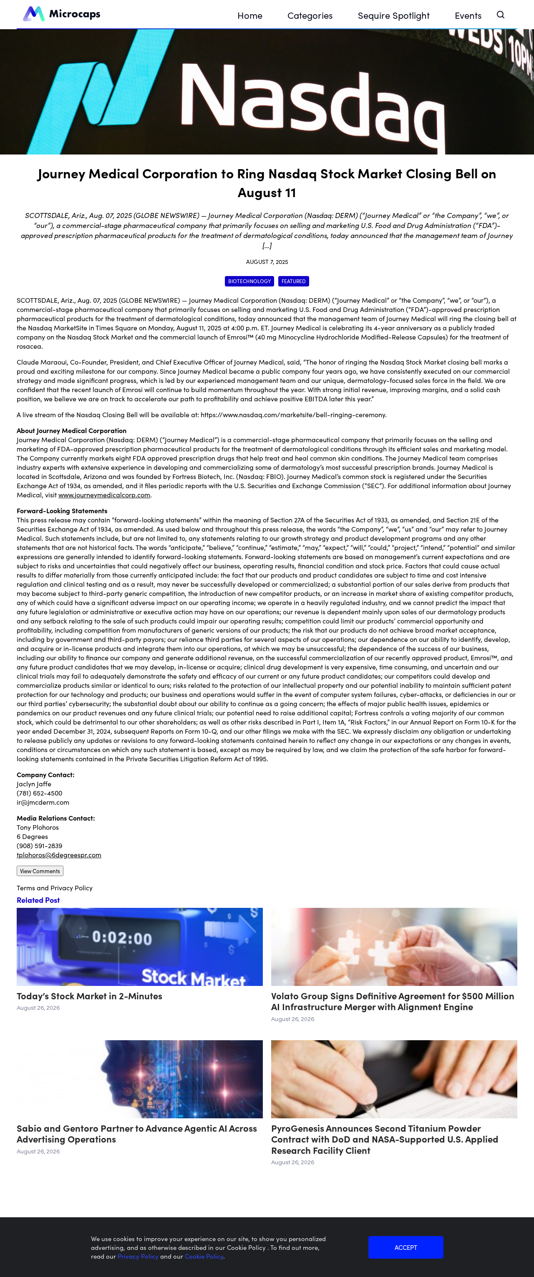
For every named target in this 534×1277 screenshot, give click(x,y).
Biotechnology (249, 280)
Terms (26, 887)
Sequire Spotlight (394, 14)
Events (468, 14)
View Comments (40, 871)
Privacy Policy (71, 887)
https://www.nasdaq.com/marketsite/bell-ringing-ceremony (293, 414)
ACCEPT (406, 1247)
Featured (294, 280)
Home (249, 14)
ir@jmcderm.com (43, 801)
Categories (310, 14)
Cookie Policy (204, 1256)
